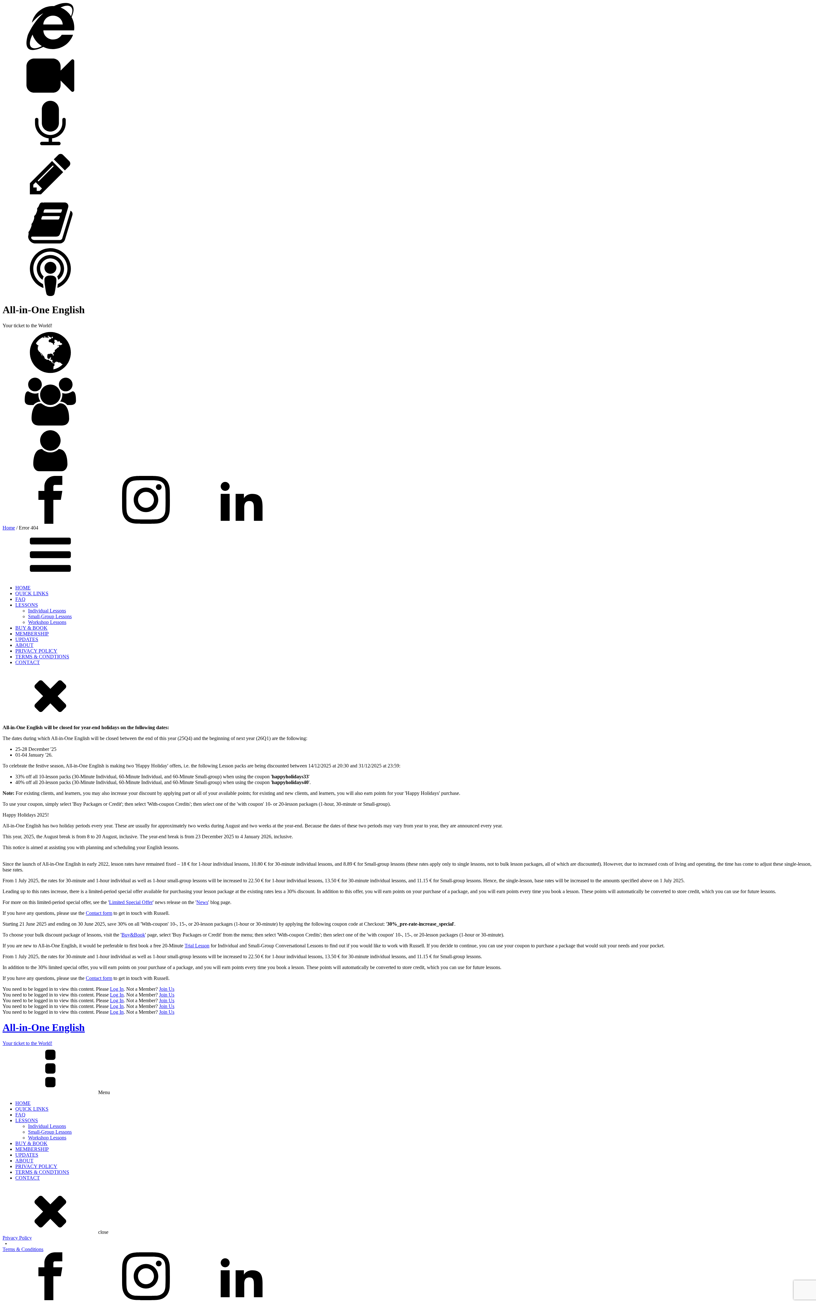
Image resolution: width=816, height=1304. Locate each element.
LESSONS (26, 605)
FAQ (20, 599)
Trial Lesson (197, 945)
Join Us (166, 989)
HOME (23, 587)
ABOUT (24, 645)
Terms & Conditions (23, 1249)
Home (9, 527)
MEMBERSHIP (32, 633)
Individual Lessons (47, 610)
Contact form (99, 913)
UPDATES (26, 639)
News (202, 902)
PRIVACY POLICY (36, 651)
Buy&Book (133, 934)
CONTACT (27, 662)
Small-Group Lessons (50, 616)
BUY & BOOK (31, 628)
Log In (117, 989)
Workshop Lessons (47, 622)
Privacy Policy (17, 1238)
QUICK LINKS (31, 593)
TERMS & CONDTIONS (42, 656)
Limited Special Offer (131, 902)
